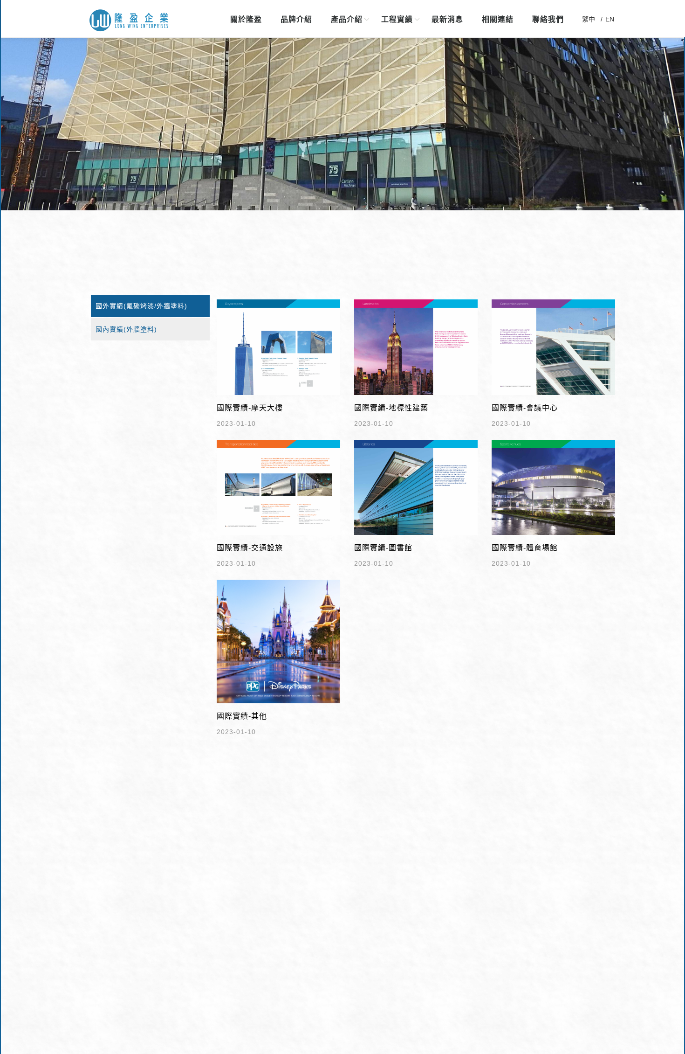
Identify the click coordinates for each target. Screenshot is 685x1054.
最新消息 (447, 19)
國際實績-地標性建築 (391, 408)
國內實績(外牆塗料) (126, 329)
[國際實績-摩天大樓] (278, 346)
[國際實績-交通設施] (278, 487)
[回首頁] (129, 20)
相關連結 (498, 19)
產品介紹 (347, 19)
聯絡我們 (548, 19)
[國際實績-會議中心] (553, 346)
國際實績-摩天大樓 (250, 408)
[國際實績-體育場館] (553, 487)
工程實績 (397, 19)
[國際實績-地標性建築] (416, 346)
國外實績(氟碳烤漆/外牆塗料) (141, 306)
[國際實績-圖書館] (416, 487)
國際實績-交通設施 (250, 548)
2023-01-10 (236, 423)
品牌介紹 (296, 19)
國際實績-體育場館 (525, 548)
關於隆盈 (246, 19)
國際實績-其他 (242, 716)
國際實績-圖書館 (383, 548)
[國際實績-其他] (278, 641)
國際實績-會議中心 (525, 408)
